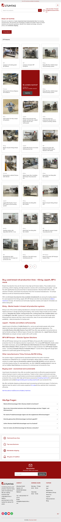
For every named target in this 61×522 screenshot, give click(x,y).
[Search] (40, 10)
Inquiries (27, 93)
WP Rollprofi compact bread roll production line (50, 231)
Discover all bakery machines (22, 390)
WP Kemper (45, 254)
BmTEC (4, 228)
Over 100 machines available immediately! (30, 1)
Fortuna (5, 89)
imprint (48, 496)
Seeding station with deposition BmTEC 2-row (9, 231)
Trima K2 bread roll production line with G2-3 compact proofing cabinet (49, 120)
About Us (48, 494)
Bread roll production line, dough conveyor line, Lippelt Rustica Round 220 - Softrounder (30, 121)
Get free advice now (8, 390)
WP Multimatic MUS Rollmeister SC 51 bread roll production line (10, 258)
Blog (47, 501)
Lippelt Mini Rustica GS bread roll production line (30, 148)
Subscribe (42, 474)
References (49, 490)
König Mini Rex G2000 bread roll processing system (50, 65)
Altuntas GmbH (33, 520)
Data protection (50, 499)
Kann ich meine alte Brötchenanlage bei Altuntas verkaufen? (30, 428)
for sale (33, 385)
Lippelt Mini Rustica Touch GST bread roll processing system (10, 204)
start (47, 486)
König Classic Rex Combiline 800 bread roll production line (30, 177)
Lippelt (24, 116)
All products (6, 32)
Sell (47, 488)
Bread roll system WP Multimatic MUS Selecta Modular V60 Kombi (49, 149)
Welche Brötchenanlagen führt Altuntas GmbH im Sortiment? (30, 404)
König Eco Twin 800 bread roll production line (29, 257)
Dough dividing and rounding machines (27, 380)
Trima (44, 116)
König (44, 63)
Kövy (4, 116)
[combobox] (22, 10)
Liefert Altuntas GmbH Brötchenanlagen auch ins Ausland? (30, 423)
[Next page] (34, 266)
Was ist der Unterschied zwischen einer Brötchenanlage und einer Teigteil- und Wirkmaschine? (30, 409)
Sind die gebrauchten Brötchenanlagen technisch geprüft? (30, 419)
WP (4, 63)
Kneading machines (43, 378)
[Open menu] (57, 5)
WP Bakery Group (51, 492)
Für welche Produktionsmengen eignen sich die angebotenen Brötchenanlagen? (30, 414)
